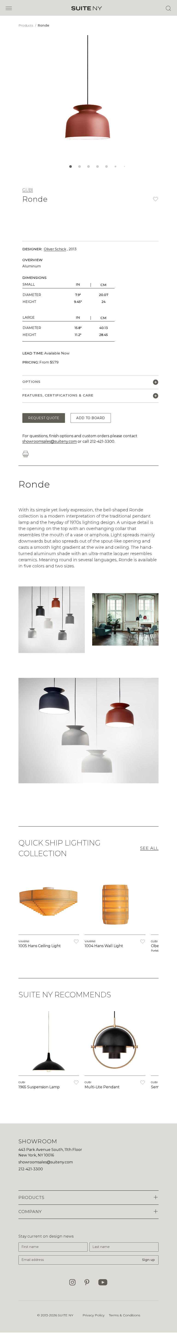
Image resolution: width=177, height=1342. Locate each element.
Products (26, 25)
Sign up (148, 1260)
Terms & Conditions (124, 1315)
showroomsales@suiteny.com (49, 441)
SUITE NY (65, 1315)
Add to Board (90, 418)
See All (149, 848)
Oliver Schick (55, 249)
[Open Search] (168, 8)
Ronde (43, 25)
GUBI (27, 189)
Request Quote (43, 418)
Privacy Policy (93, 1315)
